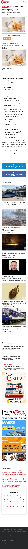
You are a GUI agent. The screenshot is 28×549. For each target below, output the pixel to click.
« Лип (4, 512)
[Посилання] (5, 2)
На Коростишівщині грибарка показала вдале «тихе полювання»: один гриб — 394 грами (13, 368)
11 (7, 502)
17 (4, 504)
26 (10, 506)
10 (4, 502)
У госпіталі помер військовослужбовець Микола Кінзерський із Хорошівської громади (14, 278)
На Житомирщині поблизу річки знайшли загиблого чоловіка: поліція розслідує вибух (14, 303)
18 (7, 504)
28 (17, 506)
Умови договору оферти (8, 543)
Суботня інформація (15, 354)
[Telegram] (26, 2)
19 (10, 504)
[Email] (19, 2)
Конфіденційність (6, 545)
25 (7, 506)
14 (17, 502)
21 (17, 504)
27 (14, 506)
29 (20, 506)
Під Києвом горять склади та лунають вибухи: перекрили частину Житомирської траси (14, 253)
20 (14, 504)
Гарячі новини (5, 345)
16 (23, 502)
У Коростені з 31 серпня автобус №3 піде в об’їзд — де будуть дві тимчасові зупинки (13, 204)
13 (14, 502)
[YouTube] (21, 2)
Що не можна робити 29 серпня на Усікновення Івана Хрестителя (11, 485)
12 (10, 502)
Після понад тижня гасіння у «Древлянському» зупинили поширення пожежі (11, 228)
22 (20, 504)
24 (4, 506)
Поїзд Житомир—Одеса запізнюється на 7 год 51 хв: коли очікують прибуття (14, 327)
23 (23, 504)
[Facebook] (23, 2)
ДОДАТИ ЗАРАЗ (7, 38)
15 (20, 502)
